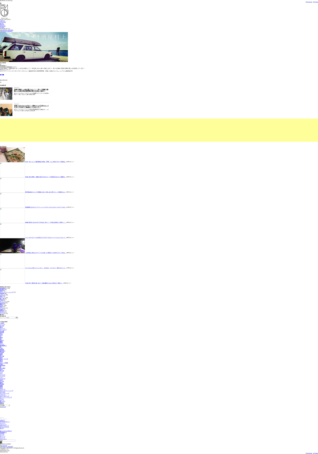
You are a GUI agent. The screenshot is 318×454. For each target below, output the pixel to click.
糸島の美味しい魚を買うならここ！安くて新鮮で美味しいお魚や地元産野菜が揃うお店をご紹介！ (31, 90)
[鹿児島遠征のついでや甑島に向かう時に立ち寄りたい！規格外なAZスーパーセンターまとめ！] (12, 192)
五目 (1, 380)
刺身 (1, 291)
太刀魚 (2, 381)
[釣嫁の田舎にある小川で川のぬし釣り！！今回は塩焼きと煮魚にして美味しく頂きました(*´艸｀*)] (12, 222)
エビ (1, 373)
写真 (1, 364)
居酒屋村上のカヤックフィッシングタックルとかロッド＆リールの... (45, 207)
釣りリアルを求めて (6, 431)
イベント (2, 324)
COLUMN (3, 22)
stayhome (2, 303)
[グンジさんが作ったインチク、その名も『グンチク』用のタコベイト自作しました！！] (12, 268)
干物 (1, 300)
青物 (1, 386)
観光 (1, 327)
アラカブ (2, 308)
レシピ (2, 344)
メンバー (2, 423)
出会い (2, 305)
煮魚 (1, 307)
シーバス (2, 374)
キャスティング (4, 393)
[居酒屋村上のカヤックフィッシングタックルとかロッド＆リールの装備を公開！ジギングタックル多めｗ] (12, 207)
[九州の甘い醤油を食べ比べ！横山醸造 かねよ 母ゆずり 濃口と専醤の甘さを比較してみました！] (12, 283)
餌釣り (2, 402)
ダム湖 (2, 331)
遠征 (1, 296)
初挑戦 (2, 289)
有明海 (2, 332)
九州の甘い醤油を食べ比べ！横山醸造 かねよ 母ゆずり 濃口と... (44, 283)
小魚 (1, 348)
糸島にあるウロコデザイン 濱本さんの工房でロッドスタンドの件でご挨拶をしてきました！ (31, 106)
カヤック (2, 297)
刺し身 (2, 299)
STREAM (2, 26)
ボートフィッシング (6, 397)
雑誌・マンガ (4, 359)
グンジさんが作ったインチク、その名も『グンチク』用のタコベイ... (45, 268)
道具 (1, 361)
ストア (2, 435)
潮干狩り (2, 351)
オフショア (3, 301)
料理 (1, 343)
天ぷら (2, 312)
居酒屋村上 (3, 288)
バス (1, 377)
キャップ (2, 436)
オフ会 (2, 325)
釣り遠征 (2, 368)
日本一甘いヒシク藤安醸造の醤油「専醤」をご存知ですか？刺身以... (45, 161)
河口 (1, 333)
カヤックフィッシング (6, 292)
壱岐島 (2, 310)
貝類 (1, 353)
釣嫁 (1, 309)
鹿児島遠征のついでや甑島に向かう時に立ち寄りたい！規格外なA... (45, 192)
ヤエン (2, 398)
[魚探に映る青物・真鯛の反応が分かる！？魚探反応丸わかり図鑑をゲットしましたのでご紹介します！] (12, 177)
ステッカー (3, 439)
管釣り (2, 340)
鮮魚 (1, 360)
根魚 (1, 382)
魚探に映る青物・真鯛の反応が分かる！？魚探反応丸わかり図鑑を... (45, 177)
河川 (1, 335)
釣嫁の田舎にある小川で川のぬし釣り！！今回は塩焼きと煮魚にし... (45, 222)
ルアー (2, 400)
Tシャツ (2, 437)
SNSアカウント (4, 425)
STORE (2, 27)
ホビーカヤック (4, 396)
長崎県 (2, 293)
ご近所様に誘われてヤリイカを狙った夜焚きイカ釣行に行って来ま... (45, 252)
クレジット (3, 424)
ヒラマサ (2, 313)
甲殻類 (2, 352)
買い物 (2, 356)
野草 (1, 355)
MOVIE (2, 24)
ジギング (2, 295)
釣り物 (2, 371)
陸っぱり (2, 401)
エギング (2, 389)
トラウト (2, 376)
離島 (1, 304)
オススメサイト (4, 427)
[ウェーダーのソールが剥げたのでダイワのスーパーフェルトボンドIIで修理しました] (12, 237)
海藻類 (2, 349)
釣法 (1, 388)
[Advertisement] (49, 130)
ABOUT (2, 20)
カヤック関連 (4, 363)
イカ (1, 372)
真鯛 (1, 385)
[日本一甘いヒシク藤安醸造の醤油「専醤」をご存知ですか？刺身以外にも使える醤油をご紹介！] (12, 161)
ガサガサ (2, 392)
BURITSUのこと (5, 421)
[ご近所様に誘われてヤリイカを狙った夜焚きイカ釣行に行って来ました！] (12, 252)
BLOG (2, 23)
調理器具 (2, 365)
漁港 (1, 337)
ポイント (2, 328)
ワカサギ (2, 378)
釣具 (1, 357)
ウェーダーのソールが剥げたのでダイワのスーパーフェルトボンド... (45, 237)
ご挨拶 (2, 323)
